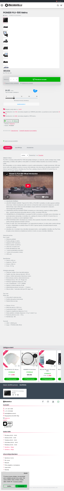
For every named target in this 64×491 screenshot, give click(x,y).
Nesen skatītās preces (10, 385)
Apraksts (7, 147)
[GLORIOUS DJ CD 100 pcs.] (11, 358)
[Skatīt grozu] (61, 5)
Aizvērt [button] (26, 473)
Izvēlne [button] (9, 486)
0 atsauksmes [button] (14, 130)
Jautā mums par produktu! (11, 141)
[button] (6, 17)
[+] (16, 79)
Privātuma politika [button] (17, 481)
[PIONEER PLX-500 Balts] (29, 358)
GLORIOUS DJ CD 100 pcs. (12, 369)
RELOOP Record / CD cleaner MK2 (47, 370)
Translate (40, 155)
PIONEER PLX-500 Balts (29, 369)
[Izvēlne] (2, 5)
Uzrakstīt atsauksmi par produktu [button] (28, 130)
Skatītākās (23, 385)
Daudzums (6, 79)
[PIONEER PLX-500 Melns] (7, 393)
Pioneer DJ (12, 123)
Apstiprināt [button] (21, 486)
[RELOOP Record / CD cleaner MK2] (47, 358)
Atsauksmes (30, 147)
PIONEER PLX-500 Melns (18, 391)
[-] (11, 79)
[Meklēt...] (58, 5)
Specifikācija (18, 147)
